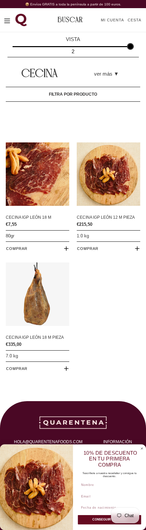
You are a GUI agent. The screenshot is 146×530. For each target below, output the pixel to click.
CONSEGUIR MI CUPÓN (109, 519)
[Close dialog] (142, 448)
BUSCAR (70, 20)
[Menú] (7, 20)
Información (117, 441)
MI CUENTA (114, 20)
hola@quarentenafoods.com (48, 441)
